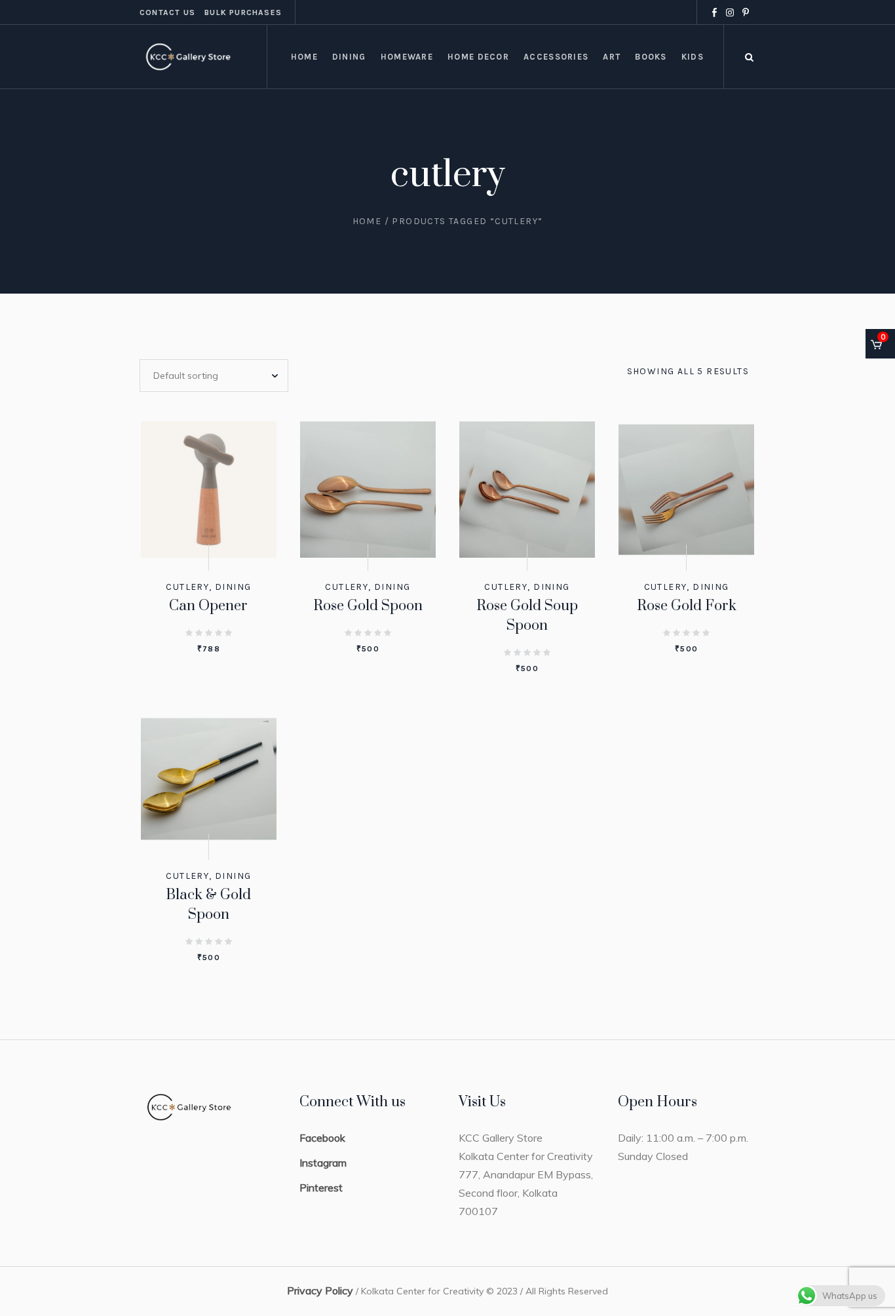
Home (367, 221)
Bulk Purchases (243, 12)
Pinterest (321, 1187)
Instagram (323, 1162)
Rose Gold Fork (686, 606)
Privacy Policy (320, 1290)
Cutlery (187, 586)
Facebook (322, 1137)
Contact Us (167, 12)
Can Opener (208, 606)
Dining (233, 586)
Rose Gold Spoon (368, 606)
